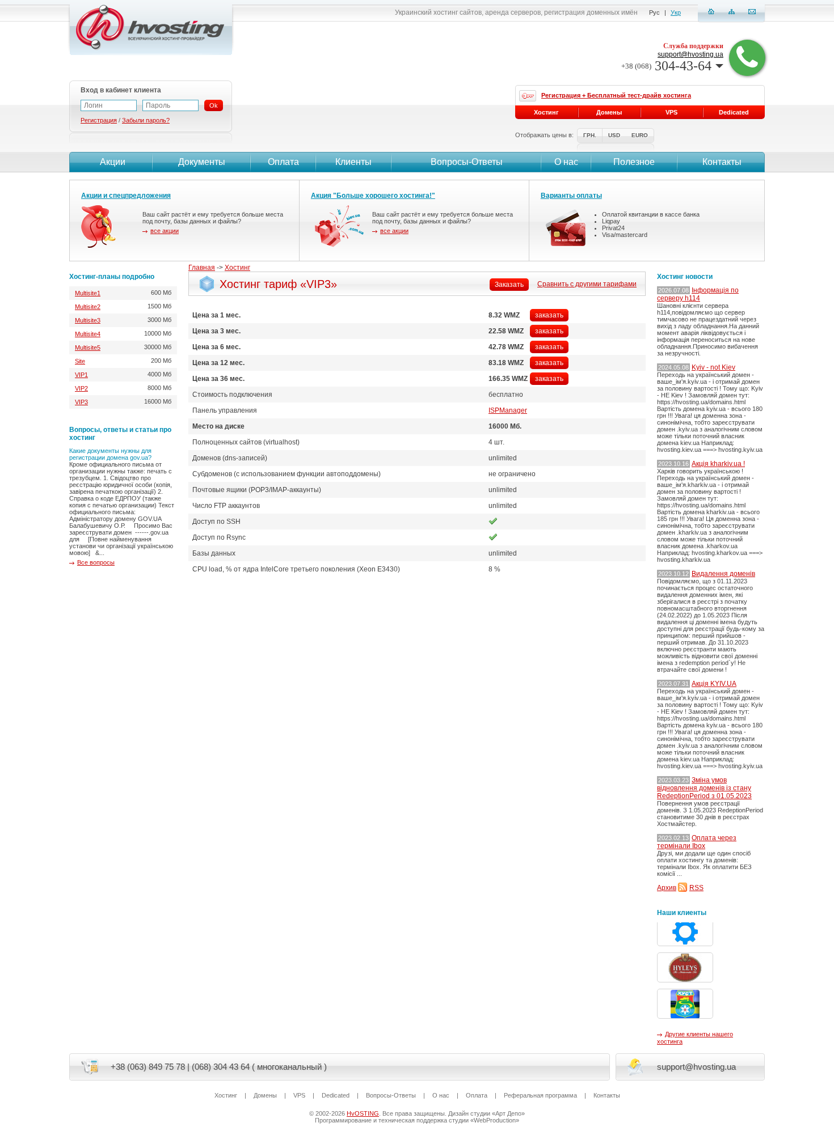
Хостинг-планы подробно (111, 277)
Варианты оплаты (571, 196)
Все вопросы (96, 562)
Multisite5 (87, 347)
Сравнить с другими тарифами (587, 284)
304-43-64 (666, 65)
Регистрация (99, 120)
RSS (696, 888)
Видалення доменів (723, 574)
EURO (639, 135)
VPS (671, 112)
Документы (201, 162)
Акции (112, 162)
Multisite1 (87, 293)
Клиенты (353, 162)
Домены (609, 112)
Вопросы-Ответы (467, 162)
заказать (549, 315)
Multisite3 (87, 320)
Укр (676, 12)
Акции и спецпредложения (126, 196)
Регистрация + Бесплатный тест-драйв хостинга (616, 95)
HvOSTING (363, 1113)
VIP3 (81, 402)
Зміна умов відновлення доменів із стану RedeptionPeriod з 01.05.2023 (704, 788)
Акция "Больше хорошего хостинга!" (373, 196)
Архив (666, 888)
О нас (566, 162)
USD (614, 135)
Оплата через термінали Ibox (696, 842)
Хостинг (237, 268)
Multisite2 (87, 306)
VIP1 (81, 374)
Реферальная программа (540, 1095)
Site (80, 361)
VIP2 (81, 388)
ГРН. (589, 135)
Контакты (722, 162)
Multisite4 (87, 334)
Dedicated (734, 112)
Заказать (509, 285)
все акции (164, 230)
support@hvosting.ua (690, 54)
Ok (213, 105)
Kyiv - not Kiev (713, 367)
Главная (201, 268)
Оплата (283, 162)
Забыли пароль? (146, 120)
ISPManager (507, 410)
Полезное (634, 162)
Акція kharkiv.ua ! (718, 464)
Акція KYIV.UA (714, 684)
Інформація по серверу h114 (698, 294)
